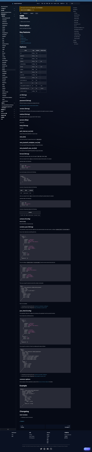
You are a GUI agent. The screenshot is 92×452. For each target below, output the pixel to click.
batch (22, 35)
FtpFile (3, 27)
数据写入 (3, 103)
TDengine (4, 95)
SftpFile (3, 88)
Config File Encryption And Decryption (7, 107)
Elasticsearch (5, 23)
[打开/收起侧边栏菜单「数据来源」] (14, 16)
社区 (44, 3)
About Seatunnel (4, 6)
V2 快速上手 (3, 8)
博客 (47, 3)
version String (76, 16)
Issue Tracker (31, 436)
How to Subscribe (67, 434)
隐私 (47, 442)
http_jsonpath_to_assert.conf (39, 376)
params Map (76, 20)
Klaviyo (3, 53)
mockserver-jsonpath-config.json (40, 374)
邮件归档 (66, 437)
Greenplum (4, 34)
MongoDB (4, 62)
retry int (75, 25)
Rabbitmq (4, 82)
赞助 (47, 439)
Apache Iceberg (5, 43)
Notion (3, 69)
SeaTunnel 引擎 (4, 113)
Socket (3, 90)
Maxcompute (5, 60)
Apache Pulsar (5, 101)
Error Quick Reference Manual (7, 104)
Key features (75, 9)
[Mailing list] (48, 449)
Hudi (3, 42)
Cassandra (4, 19)
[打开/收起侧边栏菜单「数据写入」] (14, 103)
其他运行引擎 (3, 115)
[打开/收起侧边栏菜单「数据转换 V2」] (14, 110)
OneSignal (4, 71)
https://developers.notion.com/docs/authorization (29, 105)
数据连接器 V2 (3, 14)
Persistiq (4, 78)
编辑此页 (22, 421)
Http (3, 40)
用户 (52, 3)
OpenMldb (4, 73)
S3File (3, 86)
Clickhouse (4, 21)
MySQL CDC (4, 66)
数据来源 (3, 16)
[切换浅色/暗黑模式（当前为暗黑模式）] (67, 3)
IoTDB (3, 47)
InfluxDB (4, 45)
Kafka (3, 99)
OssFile (3, 75)
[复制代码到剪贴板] (69, 164)
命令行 (2, 111)
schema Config (76, 33)
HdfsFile (4, 36)
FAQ (2, 119)
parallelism (23, 41)
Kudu (3, 54)
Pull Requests (31, 437)
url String (75, 13)
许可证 (48, 436)
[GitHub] (51, 449)
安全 (58, 3)
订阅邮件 (66, 436)
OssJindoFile (4, 77)
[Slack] (44, 449)
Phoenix (3, 80)
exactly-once (23, 38)
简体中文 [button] (62, 3)
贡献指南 (2, 117)
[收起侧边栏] (8, 429)
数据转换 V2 (3, 109)
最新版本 (29, 10)
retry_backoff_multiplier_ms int (79, 27)
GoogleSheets (5, 32)
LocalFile (4, 58)
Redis (3, 84)
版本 (12, 436)
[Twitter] (41, 449)
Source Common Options (7, 97)
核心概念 (2, 10)
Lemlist (3, 56)
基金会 (48, 434)
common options (77, 38)
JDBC (3, 49)
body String (76, 22)
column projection (24, 39)
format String (76, 31)
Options (74, 11)
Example (74, 40)
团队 (49, 3)
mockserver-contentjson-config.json (41, 306)
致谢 (47, 441)
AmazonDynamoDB (6, 18)
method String (76, 18)
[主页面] (21, 13)
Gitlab (3, 30)
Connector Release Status (6, 12)
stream (22, 36)
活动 (47, 437)
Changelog (75, 42)
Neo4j (3, 67)
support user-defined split (26, 43)
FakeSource (4, 25)
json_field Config (77, 36)
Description (75, 7)
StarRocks (4, 93)
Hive (3, 38)
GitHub (55, 3)
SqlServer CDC (5, 91)
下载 (42, 3)
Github (3, 29)
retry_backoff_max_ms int (78, 29)
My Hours (4, 64)
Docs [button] (38, 3)
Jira (3, 51)
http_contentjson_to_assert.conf (40, 307)
